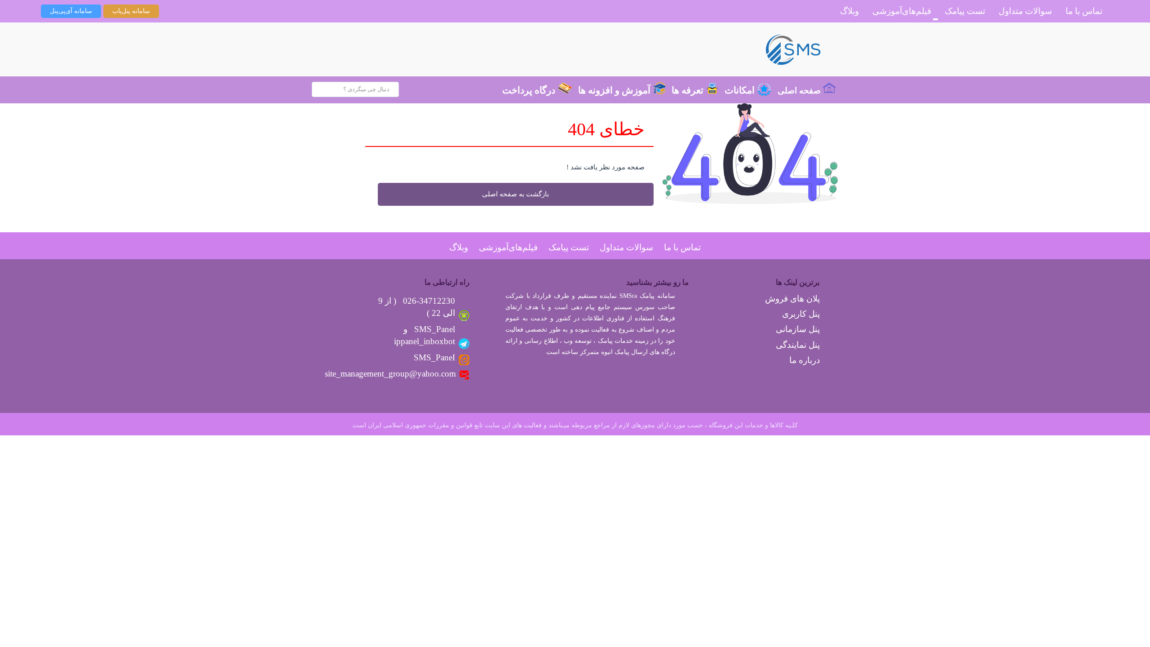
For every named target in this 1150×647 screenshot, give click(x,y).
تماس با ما (1084, 11)
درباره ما (804, 360)
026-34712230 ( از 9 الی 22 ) (416, 307)
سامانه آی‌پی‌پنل (71, 11)
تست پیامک (965, 11)
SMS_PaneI (434, 357)
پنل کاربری (801, 314)
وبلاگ (849, 11)
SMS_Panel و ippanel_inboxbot (424, 335)
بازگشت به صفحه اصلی (515, 194)
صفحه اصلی (799, 90)
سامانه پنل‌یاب (131, 11)
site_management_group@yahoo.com (390, 373)
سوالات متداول (1025, 11)
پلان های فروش (792, 298)
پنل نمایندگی (798, 345)
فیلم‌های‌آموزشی (901, 11)
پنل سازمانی (798, 329)
